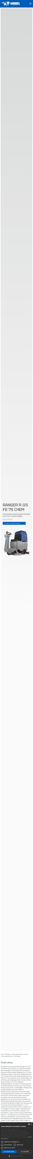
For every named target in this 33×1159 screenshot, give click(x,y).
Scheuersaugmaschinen (17, 1054)
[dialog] (16, 1140)
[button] (16, 1156)
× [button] (31, 1124)
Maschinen (7, 1054)
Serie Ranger (17, 1056)
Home (2, 1054)
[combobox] (29, 1124)
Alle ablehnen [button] (25, 1151)
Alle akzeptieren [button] (9, 1151)
